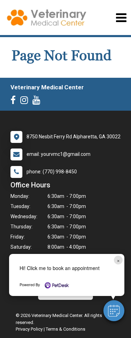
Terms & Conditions (65, 329)
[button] (113, 310)
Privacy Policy (29, 329)
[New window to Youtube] (38, 101)
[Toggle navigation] (121, 18)
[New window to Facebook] (14, 101)
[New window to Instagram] (25, 101)
